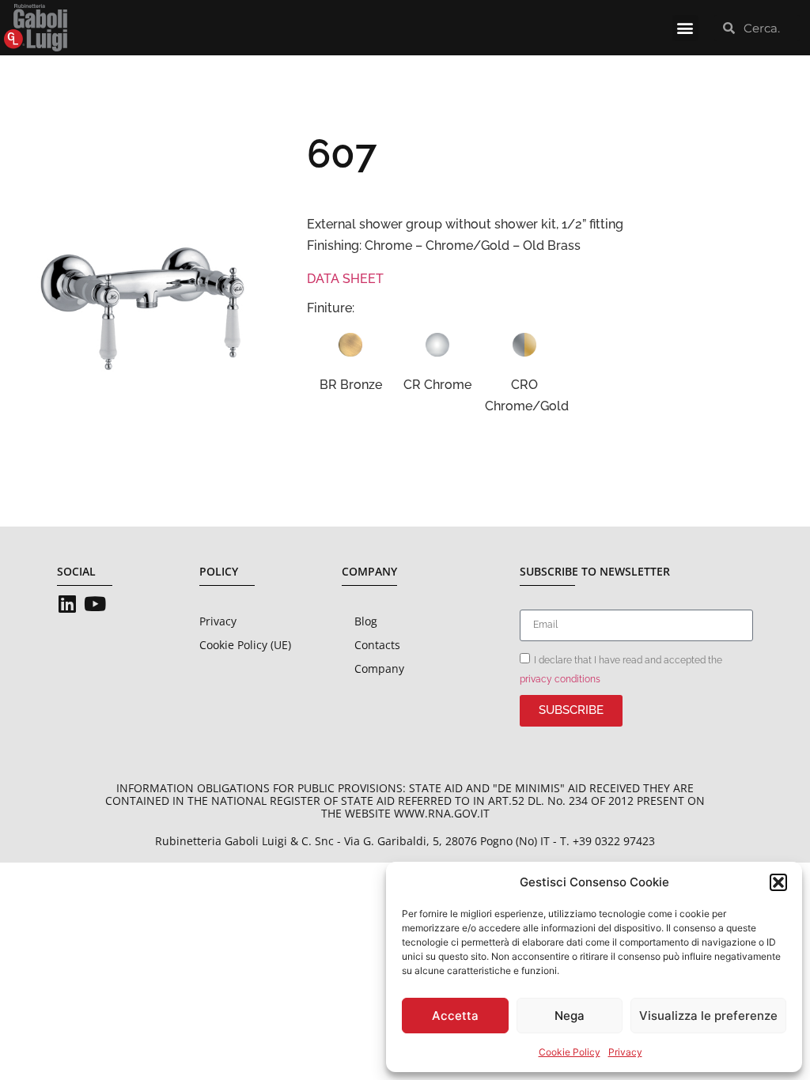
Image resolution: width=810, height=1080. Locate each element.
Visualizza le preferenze (708, 1015)
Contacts (377, 644)
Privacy (625, 1052)
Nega (570, 1015)
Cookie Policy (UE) (245, 644)
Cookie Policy (569, 1052)
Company (379, 668)
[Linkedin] (67, 604)
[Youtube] (94, 604)
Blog (365, 621)
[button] (778, 882)
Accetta (455, 1015)
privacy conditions (560, 678)
